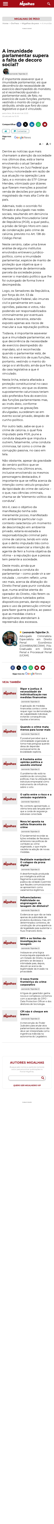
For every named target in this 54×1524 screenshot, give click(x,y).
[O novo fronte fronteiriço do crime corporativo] (11, 988)
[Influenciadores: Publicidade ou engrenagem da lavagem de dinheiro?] (11, 906)
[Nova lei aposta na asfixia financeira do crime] (11, 830)
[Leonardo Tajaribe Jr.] (9, 645)
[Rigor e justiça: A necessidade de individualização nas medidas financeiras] (11, 697)
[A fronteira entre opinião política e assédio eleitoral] (11, 768)
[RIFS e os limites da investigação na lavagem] (11, 947)
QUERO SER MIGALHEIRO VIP (27, 1085)
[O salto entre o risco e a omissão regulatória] (11, 803)
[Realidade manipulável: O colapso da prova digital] (11, 868)
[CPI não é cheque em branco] (11, 1020)
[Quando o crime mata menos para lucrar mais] (11, 735)
